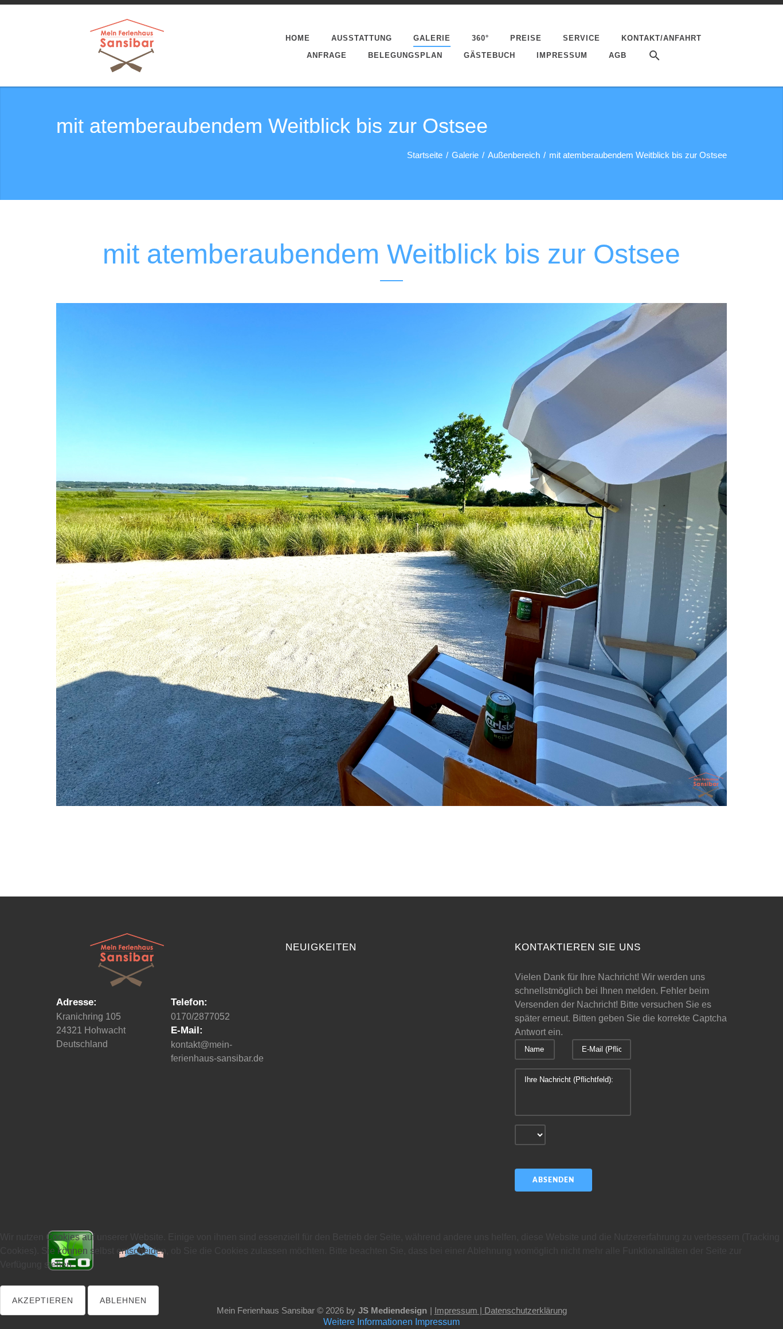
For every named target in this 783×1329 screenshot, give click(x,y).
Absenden (553, 1180)
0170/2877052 (200, 1016)
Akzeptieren (42, 1300)
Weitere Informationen (368, 1322)
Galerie (465, 155)
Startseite (425, 155)
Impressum (437, 1322)
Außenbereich (514, 155)
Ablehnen (123, 1300)
